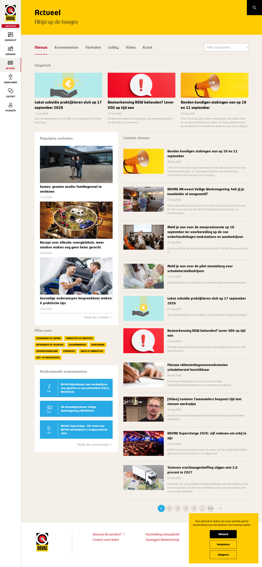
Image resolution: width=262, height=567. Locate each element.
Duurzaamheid (77, 344)
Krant (147, 47)
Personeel (69, 351)
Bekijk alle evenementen (93, 444)
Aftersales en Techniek (49, 344)
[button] (220, 508)
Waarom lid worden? (107, 534)
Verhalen (93, 47)
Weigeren (223, 554)
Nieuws (41, 47)
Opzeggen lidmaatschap (162, 540)
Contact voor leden (106, 540)
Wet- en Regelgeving (48, 357)
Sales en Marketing (92, 351)
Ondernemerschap (47, 351)
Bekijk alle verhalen (96, 317)
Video (131, 47)
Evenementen (66, 47)
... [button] (202, 508)
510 (210, 508)
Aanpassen (223, 544)
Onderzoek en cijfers (48, 338)
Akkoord (223, 534)
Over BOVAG (97, 344)
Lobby (113, 47)
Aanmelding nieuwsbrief (162, 534)
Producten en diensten (79, 338)
